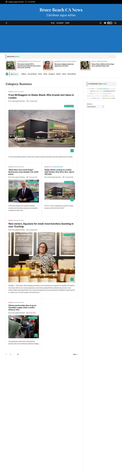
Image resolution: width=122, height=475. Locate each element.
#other (58, 74)
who (93, 88)
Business (10, 91)
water (92, 93)
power (113, 88)
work (114, 98)
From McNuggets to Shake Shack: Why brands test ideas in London (41, 96)
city (90, 93)
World (90, 88)
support (104, 88)
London (88, 91)
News (113, 91)
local (95, 88)
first (88, 93)
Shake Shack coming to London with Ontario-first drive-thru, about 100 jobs (59, 172)
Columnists (57, 61)
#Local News (32, 74)
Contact (94, 98)
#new (40, 74)
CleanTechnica (99, 95)
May (101, 88)
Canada (88, 95)
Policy (104, 98)
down (101, 98)
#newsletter (71, 74)
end (103, 93)
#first (45, 74)
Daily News (108, 98)
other (94, 91)
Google (98, 98)
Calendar (60, 23)
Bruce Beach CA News (61, 9)
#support (51, 74)
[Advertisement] (61, 39)
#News (24, 74)
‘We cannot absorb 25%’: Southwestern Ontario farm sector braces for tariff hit (29, 65)
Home (67, 23)
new (91, 95)
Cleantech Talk (98, 93)
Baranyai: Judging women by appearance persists (64, 65)
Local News (107, 91)
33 (18, 354)
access (98, 88)
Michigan (101, 91)
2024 (91, 91)
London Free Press (22, 61)
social (97, 91)
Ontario (109, 93)
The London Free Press (18, 101)
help (111, 98)
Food (93, 61)
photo (94, 95)
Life (96, 61)
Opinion (74, 61)
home (108, 88)
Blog (53, 23)
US (94, 93)
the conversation (111, 95)
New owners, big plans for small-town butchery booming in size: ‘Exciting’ (41, 225)
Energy (110, 88)
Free (88, 88)
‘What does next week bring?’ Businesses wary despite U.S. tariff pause (23, 172)
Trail (112, 93)
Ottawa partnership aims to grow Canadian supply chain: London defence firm (22, 307)
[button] (113, 56)
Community (89, 98)
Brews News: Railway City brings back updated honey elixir (103, 65)
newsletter (105, 95)
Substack (106, 93)
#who (64, 74)
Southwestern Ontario (34, 61)
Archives (89, 104)
